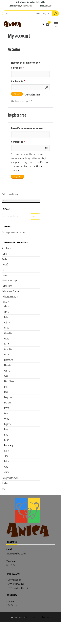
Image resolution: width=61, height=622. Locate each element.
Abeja (6, 306)
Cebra (6, 327)
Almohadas (6, 248)
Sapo (6, 450)
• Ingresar (10, 601)
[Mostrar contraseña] (46, 87)
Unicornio (8, 461)
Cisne (6, 338)
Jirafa (6, 386)
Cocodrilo (8, 349)
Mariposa (8, 402)
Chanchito (8, 333)
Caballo (7, 322)
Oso (6, 413)
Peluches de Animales (11, 291)
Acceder (17, 94)
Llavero (5, 275)
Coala (6, 344)
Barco (4, 253)
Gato (6, 375)
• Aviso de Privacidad (15, 584)
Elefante (7, 365)
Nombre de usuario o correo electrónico (25, 65)
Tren (4, 488)
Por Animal (6, 301)
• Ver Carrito (11, 605)
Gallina (7, 370)
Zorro (6, 472)
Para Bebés (7, 285)
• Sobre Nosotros (13, 579)
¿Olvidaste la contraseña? (21, 101)
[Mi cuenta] (43, 24)
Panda (7, 429)
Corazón (5, 264)
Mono (6, 408)
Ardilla (6, 311)
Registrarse (17, 176)
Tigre (6, 456)
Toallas (5, 483)
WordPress (30, 617)
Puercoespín (9, 445)
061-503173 (48, 5)
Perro (6, 440)
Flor (3, 270)
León (6, 392)
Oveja (6, 418)
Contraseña (23, 81)
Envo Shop (46, 617)
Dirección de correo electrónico (30, 128)
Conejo (7, 354)
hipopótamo (9, 381)
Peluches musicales (10, 296)
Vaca (6, 466)
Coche (4, 259)
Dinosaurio (8, 360)
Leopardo (8, 397)
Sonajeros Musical (10, 478)
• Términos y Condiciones (17, 588)
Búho (6, 317)
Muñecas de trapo (9, 280)
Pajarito (7, 424)
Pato (6, 434)
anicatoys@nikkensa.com (23, 5)
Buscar (35, 216)
